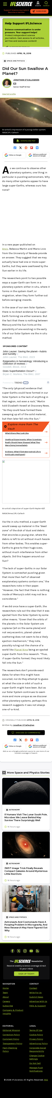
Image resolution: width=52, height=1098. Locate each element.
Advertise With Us (38, 1001)
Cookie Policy (36, 1034)
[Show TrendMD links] (48, 382)
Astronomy (14, 810)
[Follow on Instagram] (25, 951)
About (6, 997)
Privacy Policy (36, 1039)
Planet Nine (21, 649)
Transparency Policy (12, 1043)
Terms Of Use (35, 1030)
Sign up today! (26, 973)
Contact (33, 988)
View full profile (9, 94)
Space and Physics (16, 61)
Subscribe (8, 1005)
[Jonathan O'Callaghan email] (15, 84)
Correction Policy (11, 1034)
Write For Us (35, 992)
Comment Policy (11, 1039)
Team (5, 992)
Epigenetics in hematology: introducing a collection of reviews (25, 362)
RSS (46, 1079)
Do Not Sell (35, 1063)
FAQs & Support (37, 1005)
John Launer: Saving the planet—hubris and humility (25, 352)
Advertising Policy (38, 1043)
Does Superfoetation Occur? (18, 371)
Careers (6, 1001)
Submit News (36, 997)
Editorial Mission (11, 1030)
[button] (46, 2)
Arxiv (5, 248)
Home (6, 988)
